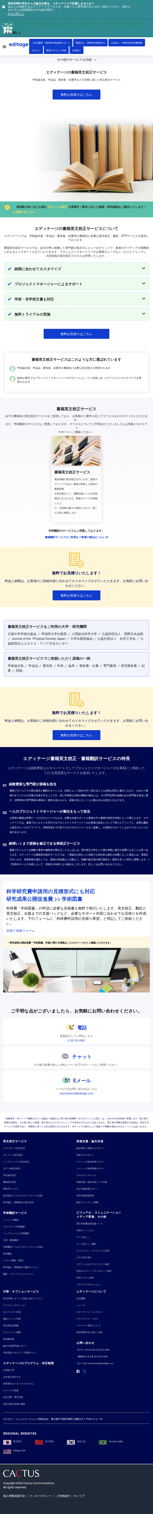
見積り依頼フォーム (20, 930)
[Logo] (19, 45)
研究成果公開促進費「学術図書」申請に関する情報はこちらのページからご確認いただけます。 (61, 942)
